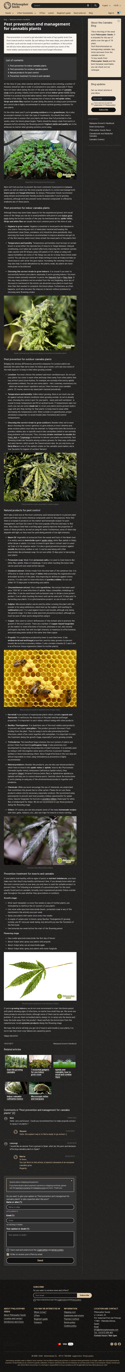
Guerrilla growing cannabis (15, 1071)
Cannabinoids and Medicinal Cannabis (101, 134)
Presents (38, 1322)
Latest (51, 13)
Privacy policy (110, 105)
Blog (91, 13)
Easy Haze (67, 277)
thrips (20, 773)
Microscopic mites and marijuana (39, 1097)
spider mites (47, 540)
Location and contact (13, 1318)
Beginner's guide (64, 13)
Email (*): (10, 1215)
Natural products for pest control (24, 72)
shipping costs (40, 1188)
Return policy (69, 1322)
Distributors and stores (14, 1322)
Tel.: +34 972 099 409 (103, 1333)
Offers (42, 13)
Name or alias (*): (14, 1202)
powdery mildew (49, 799)
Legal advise (42, 1250)
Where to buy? (40, 1312)
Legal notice (98, 105)
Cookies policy (70, 1326)
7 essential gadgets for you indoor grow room (40, 1072)
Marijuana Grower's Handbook (65, 1044)
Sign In (111, 13)
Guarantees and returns (74, 1315)
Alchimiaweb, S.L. (50, 1356)
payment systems (23, 1188)
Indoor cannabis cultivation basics (15, 1097)
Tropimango (25, 437)
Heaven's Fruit (55, 277)
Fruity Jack (12, 437)
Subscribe (103, 110)
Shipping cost (70, 1312)
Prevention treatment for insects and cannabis (30, 76)
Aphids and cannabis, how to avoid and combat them (63, 1073)
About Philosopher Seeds (15, 1315)
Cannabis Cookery (96, 139)
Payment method (71, 1319)
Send (40, 1260)
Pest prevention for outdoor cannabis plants (29, 69)
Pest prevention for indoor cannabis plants (28, 66)
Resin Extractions (96, 127)
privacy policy (57, 1250)
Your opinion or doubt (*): (18, 1229)
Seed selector (80, 13)
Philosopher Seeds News (100, 130)
